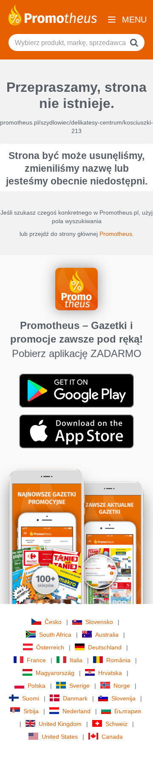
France (36, 660)
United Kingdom (60, 723)
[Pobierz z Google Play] (76, 390)
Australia (107, 634)
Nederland (76, 711)
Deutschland (105, 647)
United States (60, 736)
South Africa (55, 634)
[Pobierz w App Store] (76, 431)
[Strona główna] (52, 14)
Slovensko (99, 621)
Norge (121, 685)
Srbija (31, 711)
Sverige (79, 685)
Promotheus (115, 233)
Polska (36, 685)
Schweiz (116, 723)
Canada (112, 736)
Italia (76, 660)
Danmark (75, 698)
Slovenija (123, 698)
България (127, 711)
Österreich (50, 647)
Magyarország (55, 672)
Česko (53, 621)
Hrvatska (110, 672)
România (118, 660)
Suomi (30, 698)
